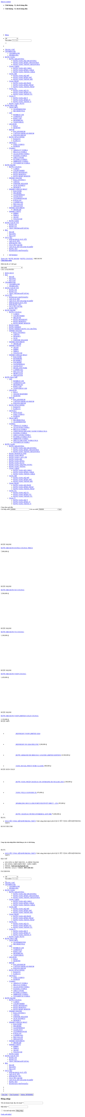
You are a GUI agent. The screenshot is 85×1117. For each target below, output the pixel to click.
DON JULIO (17, 412)
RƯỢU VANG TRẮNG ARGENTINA (26, 64)
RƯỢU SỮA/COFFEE (17, 137)
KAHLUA (17, 141)
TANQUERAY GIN (20, 388)
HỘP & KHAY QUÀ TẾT (18, 239)
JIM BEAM (17, 209)
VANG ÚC (13, 89)
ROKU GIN (17, 118)
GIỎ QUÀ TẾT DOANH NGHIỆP (21, 247)
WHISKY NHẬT (15, 211)
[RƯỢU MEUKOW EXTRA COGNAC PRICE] (16, 541)
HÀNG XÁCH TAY (12, 223)
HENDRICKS (18, 120)
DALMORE (17, 362)
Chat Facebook (14, 1094)
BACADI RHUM (19, 131)
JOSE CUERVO (18, 144)
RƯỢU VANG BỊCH (16, 455)
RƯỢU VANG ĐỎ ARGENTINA (24, 61)
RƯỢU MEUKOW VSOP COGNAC (13, 674)
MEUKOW (17, 318)
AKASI (15, 217)
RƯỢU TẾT (13, 249)
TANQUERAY (18, 122)
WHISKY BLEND (15, 178)
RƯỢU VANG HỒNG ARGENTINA (26, 62)
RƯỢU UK (13, 224)
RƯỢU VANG (10, 57)
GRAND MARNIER (20, 394)
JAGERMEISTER (19, 109)
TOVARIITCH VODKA (21, 163)
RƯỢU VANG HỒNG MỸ (22, 77)
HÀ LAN (12, 236)
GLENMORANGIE (20, 198)
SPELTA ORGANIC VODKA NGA (25, 440)
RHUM (11, 129)
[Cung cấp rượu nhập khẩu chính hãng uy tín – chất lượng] (27, 31)
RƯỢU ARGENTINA (16, 59)
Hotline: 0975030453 (27, 1094)
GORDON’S (17, 116)
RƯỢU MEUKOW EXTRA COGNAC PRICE (17, 548)
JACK (15, 338)
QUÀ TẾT (8, 237)
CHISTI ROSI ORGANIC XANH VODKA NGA (30, 431)
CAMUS (16, 169)
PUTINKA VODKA (20, 159)
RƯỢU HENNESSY (20, 172)
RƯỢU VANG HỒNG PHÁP (23, 85)
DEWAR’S (17, 187)
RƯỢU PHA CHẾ (11, 105)
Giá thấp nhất (5, 509)
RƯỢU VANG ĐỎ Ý (20, 98)
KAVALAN (17, 200)
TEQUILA (12, 143)
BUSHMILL (17, 360)
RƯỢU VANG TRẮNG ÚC (22, 94)
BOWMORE (17, 358)
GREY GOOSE (18, 157)
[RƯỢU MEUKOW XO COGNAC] (16, 583)
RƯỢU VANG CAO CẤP (18, 457)
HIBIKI (15, 213)
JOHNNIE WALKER (20, 183)
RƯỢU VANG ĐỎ (15, 459)
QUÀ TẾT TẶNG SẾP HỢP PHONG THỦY (20, 821)
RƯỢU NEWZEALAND (17, 453)
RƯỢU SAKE (14, 221)
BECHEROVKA (19, 111)
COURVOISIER (19, 170)
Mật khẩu (4, 1107)
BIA (6, 230)
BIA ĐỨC (12, 234)
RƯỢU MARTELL (19, 174)
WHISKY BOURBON (17, 208)
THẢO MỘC (13, 107)
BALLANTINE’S (19, 180)
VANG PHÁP (14, 81)
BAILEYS (16, 139)
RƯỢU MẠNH (10, 165)
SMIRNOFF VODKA (20, 161)
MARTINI (16, 128)
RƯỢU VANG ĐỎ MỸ (21, 76)
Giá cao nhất (34, 509)
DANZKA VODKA (20, 156)
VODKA (12, 148)
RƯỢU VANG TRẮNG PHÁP (23, 87)
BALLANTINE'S (19, 332)
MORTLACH (18, 373)
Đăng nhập (19, 1111)
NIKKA (16, 215)
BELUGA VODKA (20, 152)
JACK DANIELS (19, 185)
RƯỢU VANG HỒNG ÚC (22, 92)
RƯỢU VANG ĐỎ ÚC (21, 90)
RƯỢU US (13, 226)
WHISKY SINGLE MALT (18, 189)
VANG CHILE (14, 66)
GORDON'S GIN (19, 383)
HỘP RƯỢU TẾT (15, 243)
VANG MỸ (13, 74)
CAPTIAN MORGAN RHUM (23, 133)
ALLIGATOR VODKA (21, 154)
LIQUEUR (13, 124)
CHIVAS (16, 182)
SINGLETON (18, 206)
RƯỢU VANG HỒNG (17, 461)
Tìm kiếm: (8, 40)
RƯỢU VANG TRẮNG (17, 466)
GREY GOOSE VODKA (22, 435)
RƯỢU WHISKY (15, 327)
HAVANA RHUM (19, 135)
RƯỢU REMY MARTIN (21, 176)
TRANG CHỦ (10, 49)
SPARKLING (14, 55)
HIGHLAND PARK (20, 368)
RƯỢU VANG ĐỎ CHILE (22, 68)
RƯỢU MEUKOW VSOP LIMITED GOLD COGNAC (20, 716)
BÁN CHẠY (9, 273)
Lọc (60, 509)
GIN (10, 113)
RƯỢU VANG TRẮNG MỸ (23, 79)
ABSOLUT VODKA (20, 150)
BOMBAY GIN (18, 115)
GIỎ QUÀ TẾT (14, 241)
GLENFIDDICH (19, 195)
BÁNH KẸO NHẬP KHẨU (18, 250)
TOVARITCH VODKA (21, 442)
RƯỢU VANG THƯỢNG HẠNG (20, 465)
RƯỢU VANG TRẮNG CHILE (24, 72)
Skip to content (6, 2)
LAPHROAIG (18, 202)
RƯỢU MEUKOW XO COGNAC (12, 590)
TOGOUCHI (17, 219)
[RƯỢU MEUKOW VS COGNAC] (16, 625)
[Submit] (6, 881)
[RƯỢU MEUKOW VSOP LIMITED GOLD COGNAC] (16, 709)
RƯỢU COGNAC (15, 167)
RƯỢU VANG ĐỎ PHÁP (22, 83)
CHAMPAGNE (10, 51)
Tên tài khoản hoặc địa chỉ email (12, 1103)
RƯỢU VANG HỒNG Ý (21, 100)
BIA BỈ (11, 232)
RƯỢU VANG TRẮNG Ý (22, 102)
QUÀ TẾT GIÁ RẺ (15, 245)
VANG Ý (12, 96)
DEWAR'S (17, 336)
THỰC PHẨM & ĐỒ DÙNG (19, 228)
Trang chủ (4, 259)
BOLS (15, 126)
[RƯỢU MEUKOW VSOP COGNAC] (16, 667)
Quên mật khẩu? (6, 1114)
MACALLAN (18, 204)
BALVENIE (17, 191)
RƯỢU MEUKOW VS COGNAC (12, 632)
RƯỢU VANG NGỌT (16, 103)
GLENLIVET (18, 196)
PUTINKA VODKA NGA (22, 437)
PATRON (16, 146)
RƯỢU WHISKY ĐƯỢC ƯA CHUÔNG (23, 329)
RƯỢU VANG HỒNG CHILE (23, 70)
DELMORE (17, 193)
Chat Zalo (4, 1094)
